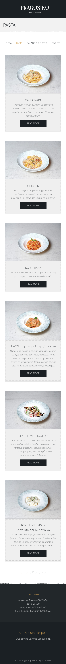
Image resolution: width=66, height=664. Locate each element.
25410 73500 (33, 604)
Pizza (9, 43)
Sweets (56, 43)
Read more (33, 123)
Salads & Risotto (37, 43)
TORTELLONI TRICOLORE (33, 436)
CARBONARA (33, 100)
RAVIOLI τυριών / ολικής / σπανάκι (33, 346)
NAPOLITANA (33, 268)
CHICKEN (33, 186)
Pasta (19, 43)
